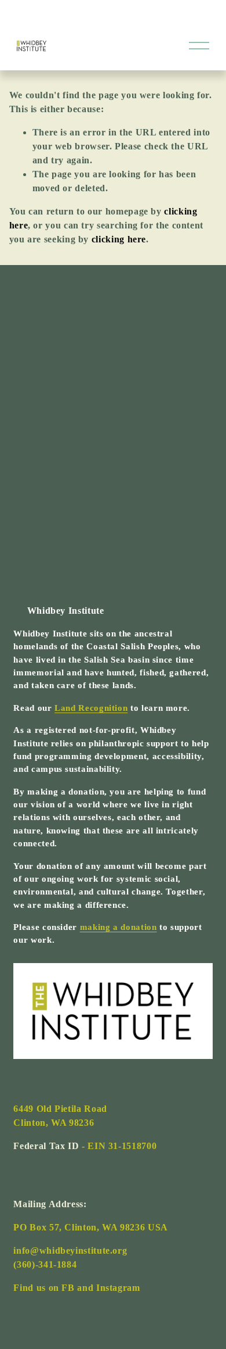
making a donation (118, 927)
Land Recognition (90, 708)
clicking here (119, 239)
